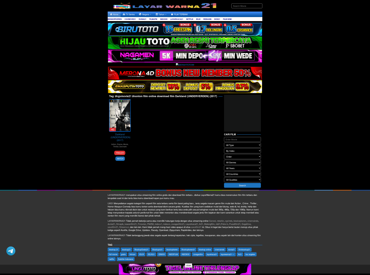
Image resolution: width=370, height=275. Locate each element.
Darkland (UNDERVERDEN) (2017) (120, 137)
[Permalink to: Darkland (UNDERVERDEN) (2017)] (119, 115)
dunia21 (111, 223)
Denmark (123, 146)
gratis (123, 254)
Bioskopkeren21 (188, 249)
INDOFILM (173, 254)
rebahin (220, 220)
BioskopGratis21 (141, 249)
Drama (119, 144)
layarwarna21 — (227, 254)
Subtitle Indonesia (125, 259)
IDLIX (141, 254)
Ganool (212, 220)
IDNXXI (162, 254)
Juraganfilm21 (178, 223)
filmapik (120, 223)
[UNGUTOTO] (185, 268)
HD (112, 129)
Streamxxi (124, 226)
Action (113, 144)
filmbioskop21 (244, 249)
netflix (111, 259)
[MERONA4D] (185, 72)
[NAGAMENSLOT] (185, 55)
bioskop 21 (113, 249)
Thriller (116, 146)
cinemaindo (252, 220)
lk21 (201, 223)
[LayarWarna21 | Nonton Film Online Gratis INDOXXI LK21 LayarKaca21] (165, 5)
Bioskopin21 (157, 249)
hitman (132, 254)
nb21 (218, 223)
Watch (120, 158)
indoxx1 (158, 223)
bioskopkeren (240, 220)
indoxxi (166, 223)
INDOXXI (185, 254)
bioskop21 (126, 249)
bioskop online (205, 249)
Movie (125, 144)
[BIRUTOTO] (185, 28)
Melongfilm (209, 223)
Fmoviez (142, 223)
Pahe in (224, 223)
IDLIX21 (151, 254)
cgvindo (228, 220)
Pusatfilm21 (234, 223)
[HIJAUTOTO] (185, 42)
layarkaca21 (212, 254)
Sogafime (246, 223)
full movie (113, 254)
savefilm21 (113, 226)
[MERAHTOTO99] (185, 64)
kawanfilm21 (131, 223)
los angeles (250, 254)
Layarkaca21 (192, 223)
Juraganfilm (198, 254)
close (188, 265)
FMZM (150, 223)
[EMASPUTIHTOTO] (185, 86)
